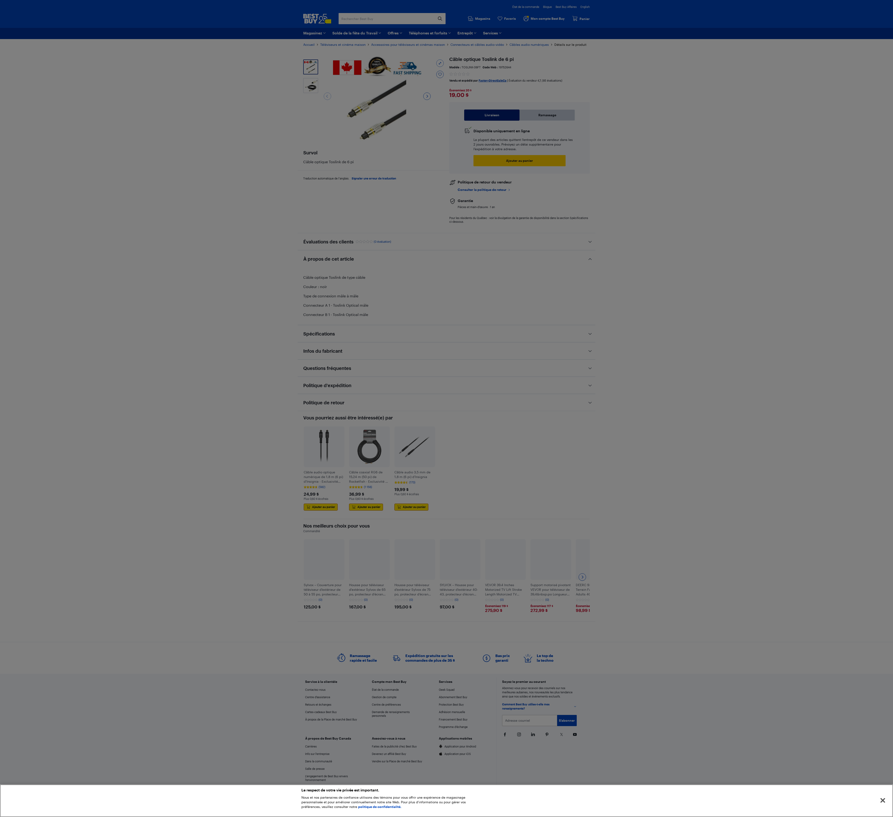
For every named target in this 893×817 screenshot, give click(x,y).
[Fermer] (883, 800)
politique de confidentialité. (379, 807)
